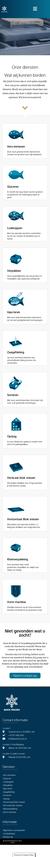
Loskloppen (8, 782)
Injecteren (7, 788)
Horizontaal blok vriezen (14, 802)
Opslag (6, 798)
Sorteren (7, 795)
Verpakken (8, 785)
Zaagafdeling (9, 792)
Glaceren (7, 778)
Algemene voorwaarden (14, 830)
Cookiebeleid (9, 833)
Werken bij (8, 837)
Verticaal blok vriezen (12, 805)
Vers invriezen (9, 775)
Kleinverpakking (10, 808)
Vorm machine (9, 812)
